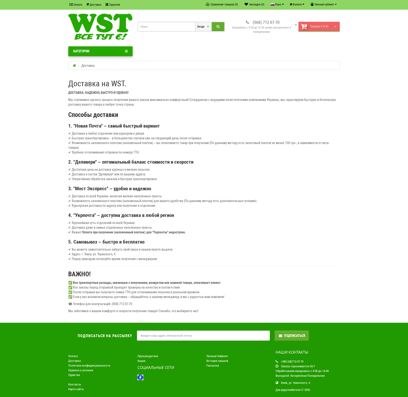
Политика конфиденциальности (89, 365)
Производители (147, 356)
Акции (141, 361)
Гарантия (114, 4)
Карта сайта (76, 389)
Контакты (74, 384)
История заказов (217, 361)
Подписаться (294, 336)
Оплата (77, 4)
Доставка (95, 4)
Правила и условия (80, 370)
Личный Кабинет (217, 356)
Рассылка (212, 365)
